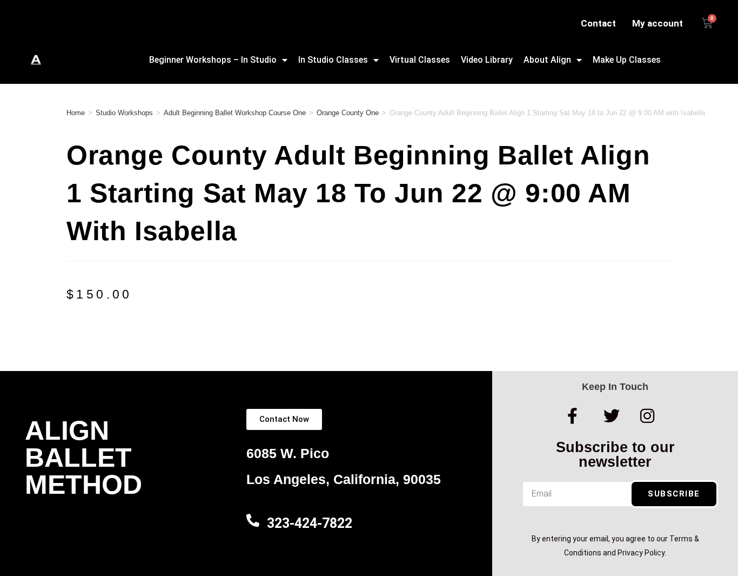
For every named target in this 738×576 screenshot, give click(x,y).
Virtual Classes (420, 60)
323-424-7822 (309, 523)
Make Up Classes (627, 60)
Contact (598, 23)
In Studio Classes (333, 60)
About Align (547, 60)
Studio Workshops (124, 113)
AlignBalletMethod (83, 457)
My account (657, 23)
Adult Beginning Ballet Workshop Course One (235, 113)
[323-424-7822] (252, 520)
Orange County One (348, 113)
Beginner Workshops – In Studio (213, 60)
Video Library (487, 60)
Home (75, 113)
